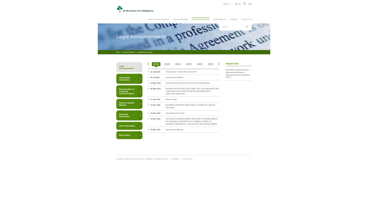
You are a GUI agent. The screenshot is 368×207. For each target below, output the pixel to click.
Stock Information (127, 126)
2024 (178, 64)
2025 (167, 64)
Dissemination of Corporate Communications (126, 91)
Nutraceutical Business (235, 72)
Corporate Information (124, 115)
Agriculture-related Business (237, 70)
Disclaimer (175, 159)
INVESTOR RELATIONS (200, 19)
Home (118, 52)
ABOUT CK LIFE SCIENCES (158, 19)
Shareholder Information (124, 79)
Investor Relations (128, 52)
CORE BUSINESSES (180, 19)
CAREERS (234, 19)
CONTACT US (246, 19)
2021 (211, 64)
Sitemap (226, 4)
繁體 (250, 4)
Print (239, 4)
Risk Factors (124, 135)
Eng (244, 4)
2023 (189, 64)
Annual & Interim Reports (126, 104)
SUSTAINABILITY (219, 19)
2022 (200, 64)
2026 (156, 64)
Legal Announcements (145, 52)
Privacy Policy (188, 159)
